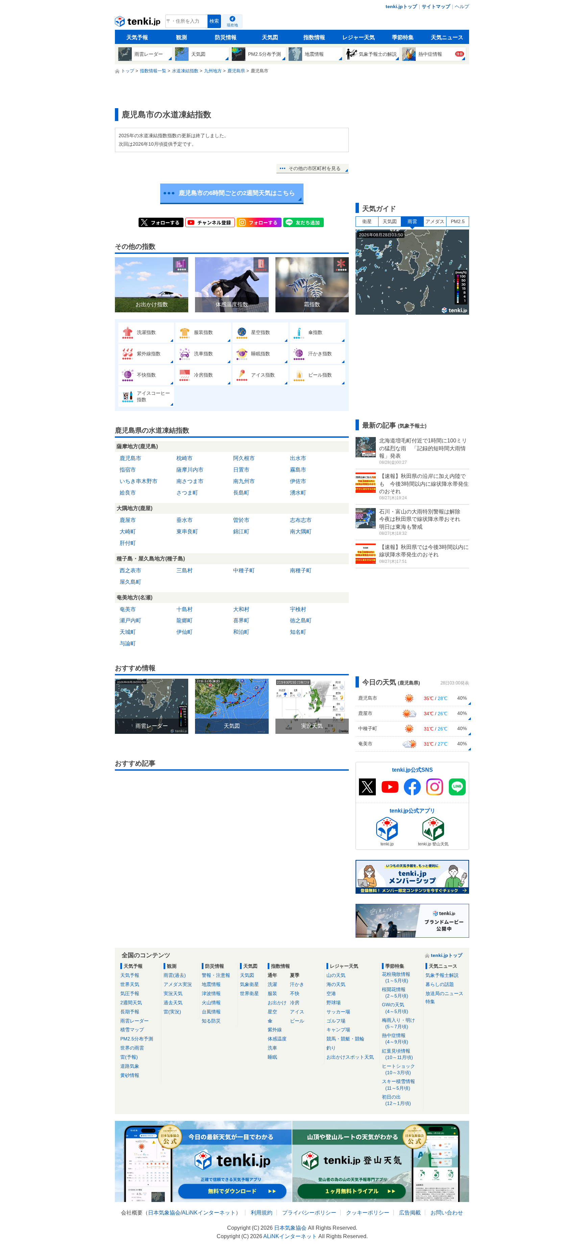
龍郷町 (184, 620)
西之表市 (130, 570)
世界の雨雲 (132, 1048)
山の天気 (335, 975)
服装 (272, 993)
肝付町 (128, 543)
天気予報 (137, 37)
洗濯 (272, 984)
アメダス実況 (178, 984)
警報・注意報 (216, 975)
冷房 (294, 1002)
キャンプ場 (338, 1029)
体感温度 (277, 1038)
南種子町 (301, 570)
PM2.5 (458, 221)
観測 (181, 37)
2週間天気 (131, 1002)
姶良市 (128, 493)
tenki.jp (138, 23)
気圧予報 (129, 993)
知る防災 (211, 1021)
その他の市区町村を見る (315, 168)
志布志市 (301, 520)
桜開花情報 (395, 993)
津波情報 (211, 993)
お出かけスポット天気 (350, 1057)
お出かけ (277, 1002)
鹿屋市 (128, 520)
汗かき (297, 984)
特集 (430, 1001)
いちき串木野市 (138, 481)
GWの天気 (395, 1008)
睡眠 (272, 1057)
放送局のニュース (444, 993)
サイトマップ (436, 6)
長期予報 (129, 1011)
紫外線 (275, 1029)
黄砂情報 (129, 1075)
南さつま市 (189, 481)
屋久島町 (130, 582)
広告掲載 (410, 1213)
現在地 (232, 25)
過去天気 (173, 1002)
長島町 (241, 493)
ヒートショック (398, 1069)
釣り (331, 1048)
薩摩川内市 (189, 470)
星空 (272, 1011)
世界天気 (129, 984)
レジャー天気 (358, 37)
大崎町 (128, 531)
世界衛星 (249, 993)
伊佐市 (298, 481)
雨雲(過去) (175, 975)
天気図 (270, 37)
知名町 (298, 632)
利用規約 (261, 1213)
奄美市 (128, 609)
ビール (297, 1021)
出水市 (298, 458)
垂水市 (184, 520)
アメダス (434, 221)
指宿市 (128, 470)
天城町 (128, 632)
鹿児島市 (130, 458)
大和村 (241, 609)
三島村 (184, 570)
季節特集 (403, 37)
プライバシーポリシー (309, 1213)
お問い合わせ (447, 1213)
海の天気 (335, 984)
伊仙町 (184, 632)
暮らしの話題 (439, 984)
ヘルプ (462, 6)
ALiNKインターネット (209, 1213)
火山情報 (211, 1002)
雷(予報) (129, 1057)
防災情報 (226, 37)
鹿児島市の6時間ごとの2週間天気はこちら (237, 193)
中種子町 (244, 570)
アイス (297, 1011)
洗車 (272, 1048)
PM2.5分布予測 (136, 1038)
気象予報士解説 (442, 975)
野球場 (333, 1002)
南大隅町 (301, 531)
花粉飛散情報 (396, 977)
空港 (331, 993)
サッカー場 (338, 1011)
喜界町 (241, 620)
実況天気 (173, 993)
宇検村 (298, 609)
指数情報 (314, 37)
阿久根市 (244, 458)
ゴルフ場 (335, 1021)
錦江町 (241, 531)
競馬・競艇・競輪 (345, 1038)
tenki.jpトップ (401, 6)
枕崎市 (184, 458)
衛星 (367, 221)
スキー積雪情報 (398, 1084)
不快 (294, 993)
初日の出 (396, 1100)
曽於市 (241, 520)
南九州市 (244, 481)
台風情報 (211, 1011)
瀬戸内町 (130, 620)
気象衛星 (249, 984)
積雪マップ (132, 1029)
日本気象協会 (164, 1213)
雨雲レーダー (134, 1021)
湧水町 (298, 493)
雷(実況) (172, 1011)
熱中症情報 (395, 1038)
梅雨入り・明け (398, 1023)
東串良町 (187, 531)
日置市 (241, 470)
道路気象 (129, 1066)
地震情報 (211, 984)
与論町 (128, 643)
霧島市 (298, 470)
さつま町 (187, 493)
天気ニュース (447, 37)
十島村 (184, 609)
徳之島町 (301, 620)
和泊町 (241, 632)
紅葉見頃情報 (397, 1054)
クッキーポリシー (367, 1213)
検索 (214, 21)
